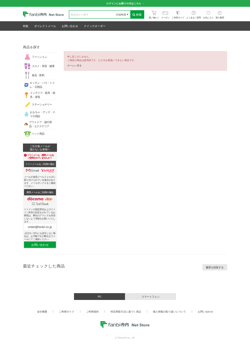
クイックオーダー (95, 26)
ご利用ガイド (66, 311)
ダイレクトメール (45, 26)
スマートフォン (151, 296)
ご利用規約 (92, 311)
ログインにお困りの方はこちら (123, 3)
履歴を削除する (215, 267)
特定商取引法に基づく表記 (126, 311)
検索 (139, 14)
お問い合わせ (70, 26)
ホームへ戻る (74, 65)
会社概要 (42, 311)
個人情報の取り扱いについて (169, 311)
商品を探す (31, 46)
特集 (25, 26)
